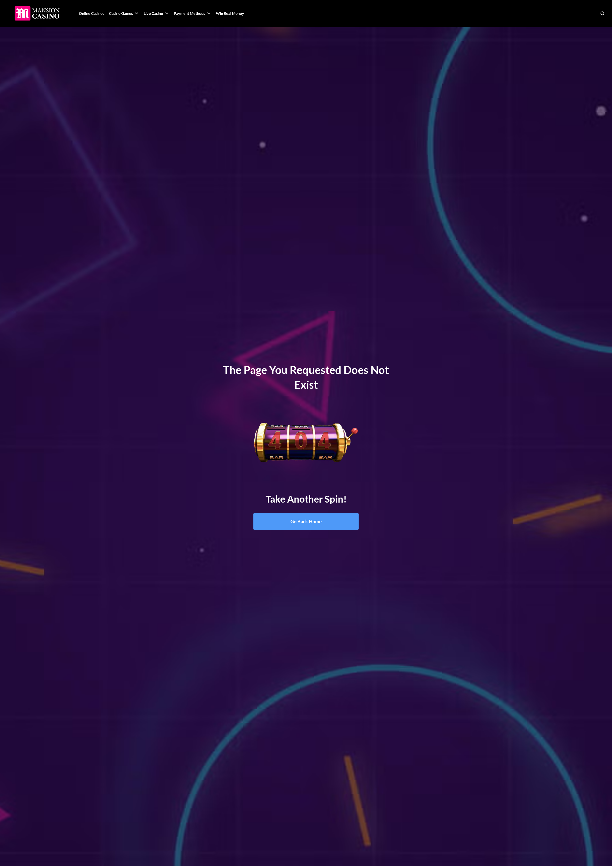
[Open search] (602, 13)
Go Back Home (306, 521)
